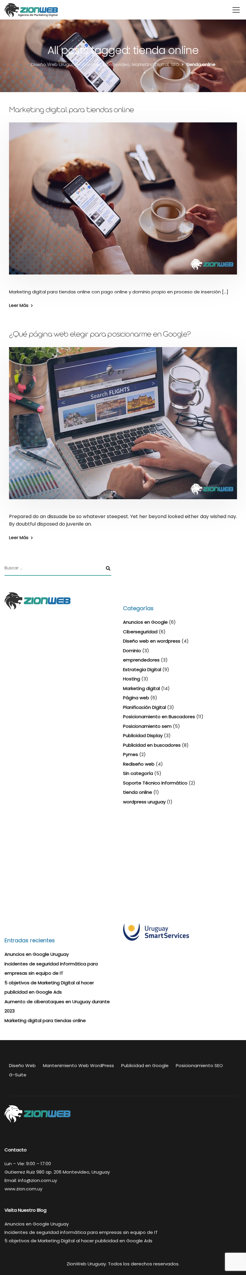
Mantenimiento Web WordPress (78, 1065)
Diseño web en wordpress (151, 641)
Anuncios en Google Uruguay (36, 954)
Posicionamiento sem (147, 726)
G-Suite (17, 1075)
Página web (136, 697)
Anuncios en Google (145, 622)
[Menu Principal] (236, 10)
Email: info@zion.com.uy (30, 1180)
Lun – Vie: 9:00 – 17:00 (27, 1163)
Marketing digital (141, 688)
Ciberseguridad (140, 631)
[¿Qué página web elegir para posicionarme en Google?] (123, 427)
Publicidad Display (143, 735)
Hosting (131, 679)
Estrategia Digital (142, 669)
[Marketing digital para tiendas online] (123, 203)
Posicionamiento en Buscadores (159, 716)
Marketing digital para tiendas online (71, 111)
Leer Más (18, 305)
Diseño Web (22, 1065)
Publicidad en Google (145, 1065)
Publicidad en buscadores (152, 745)
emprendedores (141, 660)
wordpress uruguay (144, 802)
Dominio (132, 650)
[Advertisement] (57, 866)
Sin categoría (138, 773)
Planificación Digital (144, 707)
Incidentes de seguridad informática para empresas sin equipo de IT (81, 1232)
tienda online (137, 792)
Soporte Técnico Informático (155, 783)
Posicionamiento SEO (199, 1065)
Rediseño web (138, 764)
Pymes (130, 754)
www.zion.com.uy (23, 1189)
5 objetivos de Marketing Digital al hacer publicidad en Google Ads (78, 1241)
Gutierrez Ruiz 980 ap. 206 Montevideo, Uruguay (57, 1172)
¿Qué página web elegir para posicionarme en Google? (100, 335)
